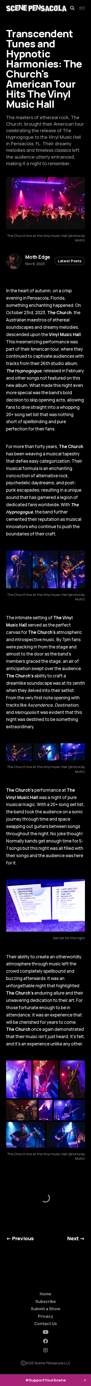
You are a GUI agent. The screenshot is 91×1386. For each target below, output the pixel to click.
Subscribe (45, 1301)
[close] (85, 1380)
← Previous (20, 1238)
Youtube (46, 1332)
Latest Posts (69, 261)
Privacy (45, 1316)
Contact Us (45, 1323)
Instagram (45, 1350)
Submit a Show (45, 1308)
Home (45, 1294)
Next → (76, 1238)
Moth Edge (37, 257)
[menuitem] (45, 1294)
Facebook (45, 1341)
